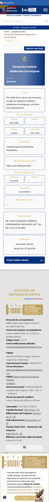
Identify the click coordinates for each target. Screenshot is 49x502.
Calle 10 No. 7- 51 (31, 410)
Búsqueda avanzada (28, 27)
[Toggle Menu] (45, 9)
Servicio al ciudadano (14, 15)
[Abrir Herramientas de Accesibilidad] (4, 497)
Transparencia (36, 15)
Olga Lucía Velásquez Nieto (18, 165)
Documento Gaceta (24, 244)
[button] (47, 21)
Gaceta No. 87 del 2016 (24, 248)
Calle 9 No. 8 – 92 (14, 433)
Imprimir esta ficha (34, 48)
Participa (26, 15)
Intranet (16, 27)
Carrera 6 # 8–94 (13, 440)
